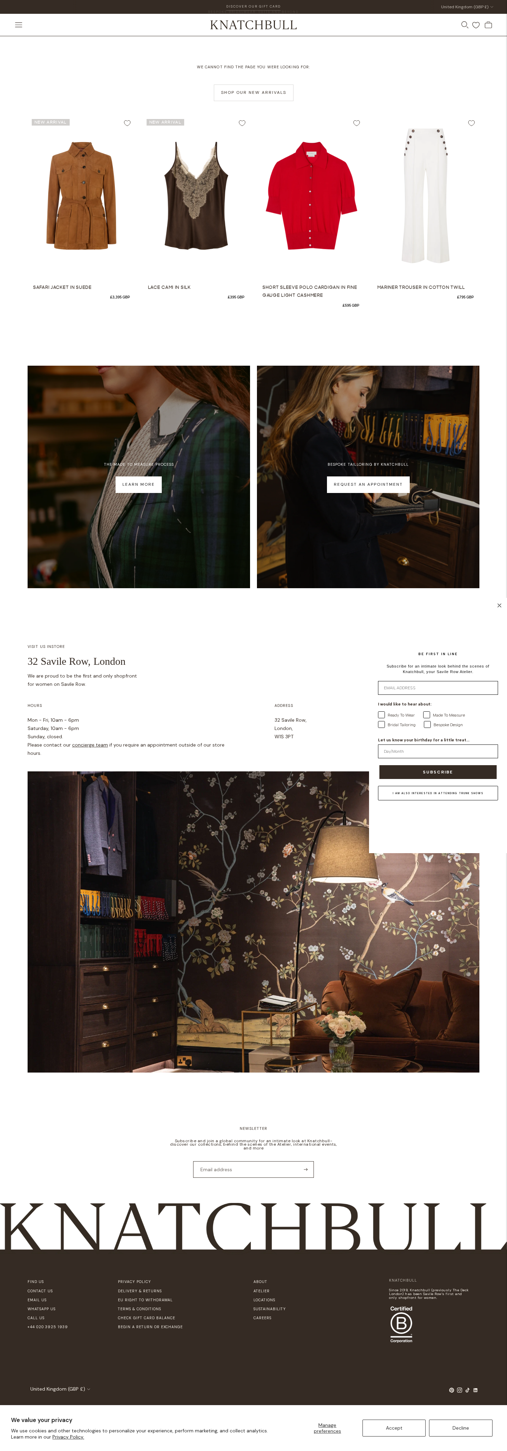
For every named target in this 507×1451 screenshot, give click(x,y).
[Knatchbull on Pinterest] (451, 1391)
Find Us (36, 1281)
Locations (264, 1299)
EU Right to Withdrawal (145, 1299)
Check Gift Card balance (146, 1317)
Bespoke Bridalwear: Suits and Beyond (253, 6)
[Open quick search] (465, 24)
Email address (214, 1161)
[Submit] (306, 1169)
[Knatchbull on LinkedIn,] (475, 1391)
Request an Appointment (368, 484)
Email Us (37, 1299)
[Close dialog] (499, 605)
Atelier (262, 1291)
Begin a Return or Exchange (150, 1326)
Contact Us (40, 1291)
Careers (262, 1317)
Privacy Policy (134, 1281)
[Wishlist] (476, 25)
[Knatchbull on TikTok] (467, 1391)
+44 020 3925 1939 (48, 1326)
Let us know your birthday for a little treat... (423, 740)
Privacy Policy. (68, 1437)
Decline (461, 1428)
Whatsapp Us (42, 1308)
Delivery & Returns (140, 1291)
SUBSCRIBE (438, 772)
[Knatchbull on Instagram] (459, 1391)
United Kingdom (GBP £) (464, 7)
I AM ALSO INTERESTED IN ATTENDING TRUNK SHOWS (438, 793)
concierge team (90, 745)
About (260, 1281)
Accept (394, 1428)
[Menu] (18, 24)
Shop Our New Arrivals (253, 92)
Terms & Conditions (139, 1308)
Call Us (36, 1317)
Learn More (138, 484)
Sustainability (270, 1308)
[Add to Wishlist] (127, 123)
